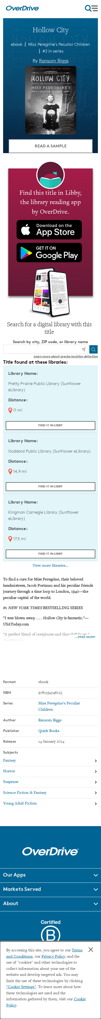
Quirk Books (48, 731)
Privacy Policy (53, 957)
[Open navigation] (91, 8)
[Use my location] (84, 349)
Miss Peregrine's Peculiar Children (59, 44)
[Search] (93, 349)
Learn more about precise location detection (66, 356)
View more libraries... (50, 566)
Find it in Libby (50, 425)
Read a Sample (51, 145)
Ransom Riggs (54, 60)
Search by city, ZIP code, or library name (50, 341)
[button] (50, 875)
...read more (85, 637)
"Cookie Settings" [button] (21, 987)
